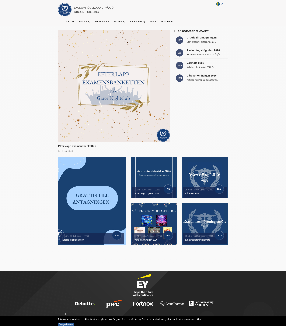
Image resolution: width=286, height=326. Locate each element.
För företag (119, 21)
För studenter (102, 21)
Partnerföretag (137, 21)
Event (153, 21)
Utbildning (84, 21)
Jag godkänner (66, 324)
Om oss (70, 21)
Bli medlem (166, 21)
